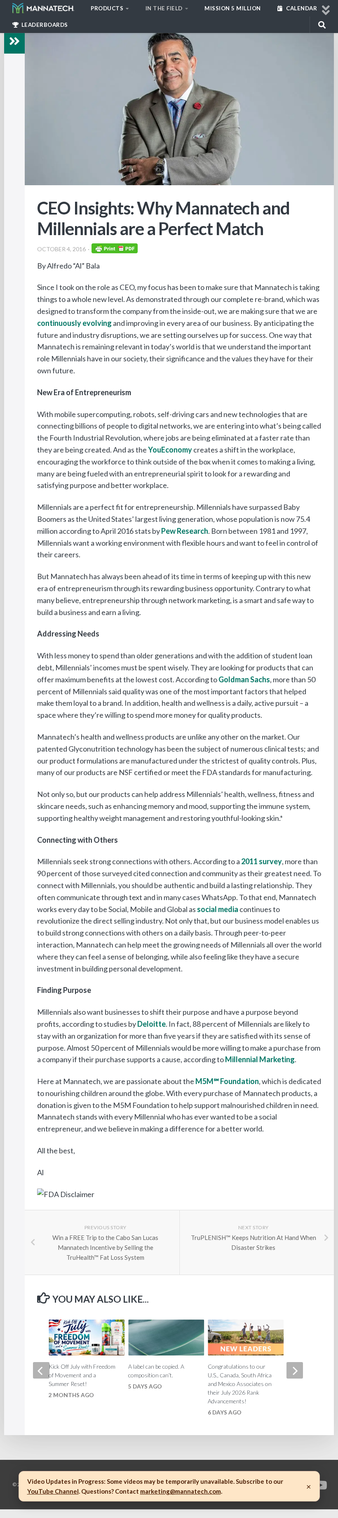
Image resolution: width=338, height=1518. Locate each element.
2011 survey (261, 861)
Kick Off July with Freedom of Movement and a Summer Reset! (82, 1375)
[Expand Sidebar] (14, 41)
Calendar (301, 8)
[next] (294, 1370)
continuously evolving (74, 323)
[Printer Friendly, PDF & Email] (115, 251)
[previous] (41, 1370)
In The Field (164, 8)
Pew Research (184, 530)
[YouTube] (320, 1485)
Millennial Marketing (260, 1059)
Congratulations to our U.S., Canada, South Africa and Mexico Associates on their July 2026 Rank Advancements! (240, 1384)
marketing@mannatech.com (180, 1491)
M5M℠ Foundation (227, 1081)
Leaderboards (44, 24)
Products (107, 8)
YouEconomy (170, 449)
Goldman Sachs (244, 679)
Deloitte (151, 1023)
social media (217, 909)
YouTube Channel (53, 1491)
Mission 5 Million (232, 8)
